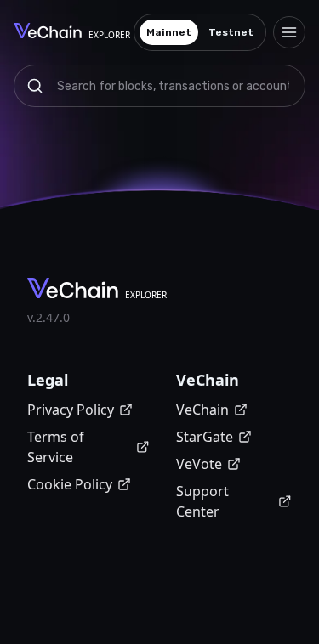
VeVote (199, 464)
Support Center (202, 501)
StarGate (204, 436)
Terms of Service (55, 446)
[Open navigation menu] (289, 32)
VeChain (202, 409)
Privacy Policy (70, 409)
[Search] (34, 85)
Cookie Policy (69, 484)
